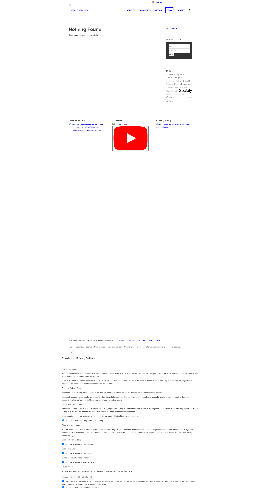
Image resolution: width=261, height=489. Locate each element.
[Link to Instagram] (182, 2)
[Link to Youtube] (178, 2)
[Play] (130, 138)
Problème (183, 98)
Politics (178, 81)
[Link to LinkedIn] (166, 2)
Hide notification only (85, 477)
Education (184, 84)
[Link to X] (190, 2)
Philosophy (182, 78)
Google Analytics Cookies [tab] (72, 404)
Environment (170, 81)
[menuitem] (156, 2)
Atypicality (174, 91)
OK (71, 352)
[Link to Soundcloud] (174, 2)
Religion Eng (170, 94)
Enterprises (180, 94)
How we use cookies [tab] (70, 369)
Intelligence (178, 74)
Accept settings (68, 477)
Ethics (168, 91)
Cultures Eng (172, 77)
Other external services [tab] (71, 425)
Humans (186, 80)
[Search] (189, 10)
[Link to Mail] (186, 2)
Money (169, 74)
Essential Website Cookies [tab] (72, 388)
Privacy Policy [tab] (67, 466)
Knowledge (172, 97)
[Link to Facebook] (170, 2)
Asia (176, 87)
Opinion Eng (172, 84)
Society (185, 90)
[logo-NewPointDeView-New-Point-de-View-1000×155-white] (78, 10)
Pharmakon (170, 87)
